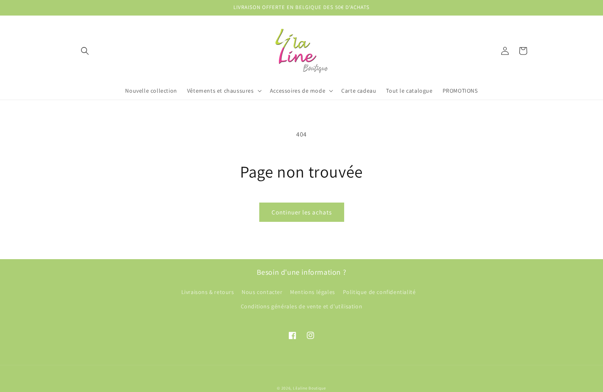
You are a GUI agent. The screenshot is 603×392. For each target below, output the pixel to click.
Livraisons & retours (207, 292)
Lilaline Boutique (309, 388)
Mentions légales (312, 292)
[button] (85, 51)
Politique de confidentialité (379, 292)
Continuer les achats (302, 212)
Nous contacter (262, 292)
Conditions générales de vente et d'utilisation (302, 306)
